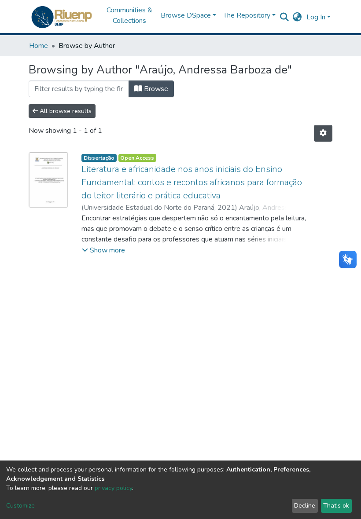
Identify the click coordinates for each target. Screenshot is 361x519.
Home (38, 46)
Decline (304, 505)
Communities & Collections (129, 15)
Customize (20, 505)
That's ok (336, 505)
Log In (315, 17)
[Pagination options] (323, 133)
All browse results (65, 111)
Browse (155, 89)
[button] (297, 17)
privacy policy (113, 488)
